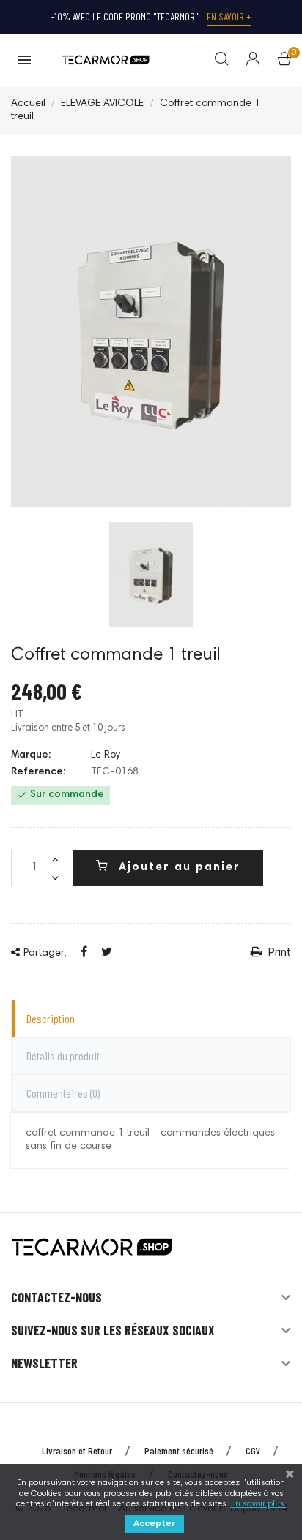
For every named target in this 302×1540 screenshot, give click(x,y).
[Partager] (84, 953)
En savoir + (229, 16)
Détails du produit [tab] (63, 1055)
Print (278, 953)
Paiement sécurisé (178, 1450)
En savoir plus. (259, 1504)
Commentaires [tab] (63, 1093)
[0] (284, 62)
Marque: (31, 755)
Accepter (154, 1524)
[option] (151, 574)
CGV (253, 1450)
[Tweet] (106, 953)
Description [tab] (50, 1018)
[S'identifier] (243, 61)
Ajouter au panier (177, 867)
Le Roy (105, 755)
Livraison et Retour (77, 1450)
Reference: (38, 772)
